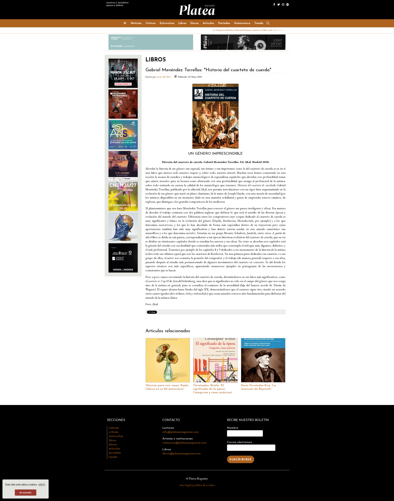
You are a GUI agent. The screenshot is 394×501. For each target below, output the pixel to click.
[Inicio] (125, 23)
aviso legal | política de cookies (197, 485)
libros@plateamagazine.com (181, 453)
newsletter (123, 3)
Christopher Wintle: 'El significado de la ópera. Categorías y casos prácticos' (212, 389)
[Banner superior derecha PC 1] (243, 42)
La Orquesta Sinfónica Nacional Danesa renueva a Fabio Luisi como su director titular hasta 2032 (236, 30)
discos (113, 444)
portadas (115, 452)
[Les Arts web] (123, 134)
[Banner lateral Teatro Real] (123, 73)
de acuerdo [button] (25, 492)
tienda (113, 457)
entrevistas (116, 436)
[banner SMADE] (123, 257)
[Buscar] (268, 23)
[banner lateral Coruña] (123, 165)
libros (112, 440)
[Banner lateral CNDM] (123, 196)
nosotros (110, 3)
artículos (114, 448)
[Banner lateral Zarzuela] (123, 227)
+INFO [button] (41, 484)
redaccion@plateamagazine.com (184, 442)
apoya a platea (114, 5)
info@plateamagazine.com (180, 432)
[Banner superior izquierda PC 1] (151, 42)
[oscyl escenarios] (123, 104)
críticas (113, 432)
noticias (114, 428)
